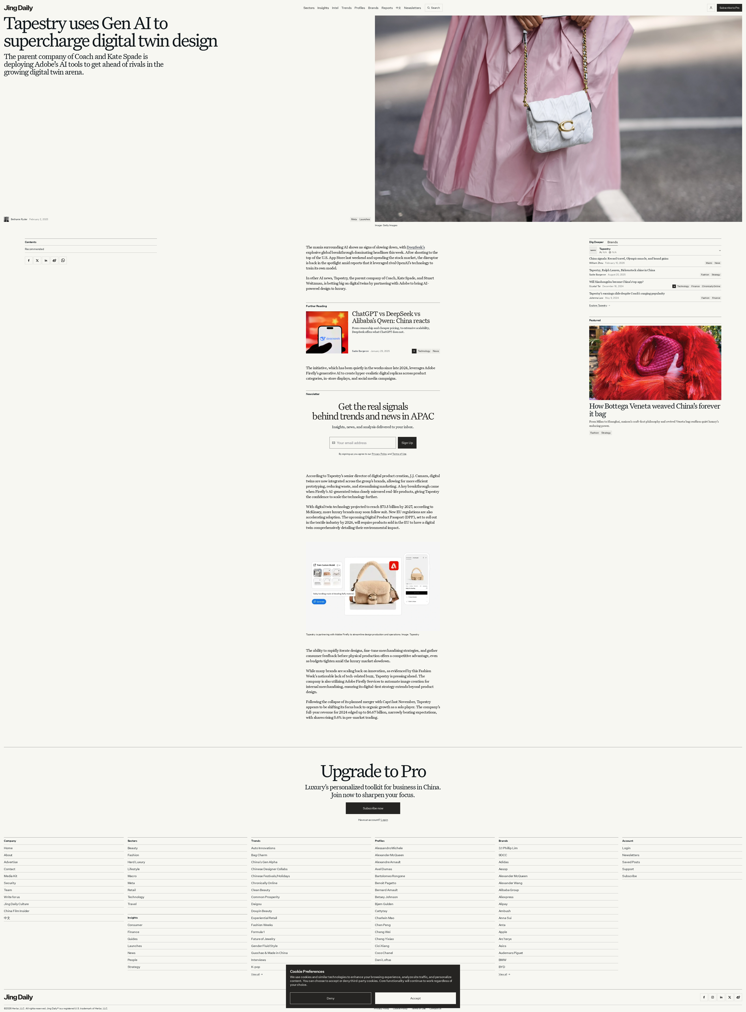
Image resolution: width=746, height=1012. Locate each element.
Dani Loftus (383, 960)
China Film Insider (16, 911)
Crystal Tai (595, 286)
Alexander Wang (510, 883)
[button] (711, 8)
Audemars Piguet (511, 953)
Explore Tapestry (598, 305)
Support (628, 869)
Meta (354, 219)
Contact (9, 869)
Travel (132, 904)
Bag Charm (259, 855)
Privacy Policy (379, 453)
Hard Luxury (136, 862)
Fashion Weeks (262, 925)
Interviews (258, 960)
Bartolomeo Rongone (390, 876)
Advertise (11, 862)
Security (10, 883)
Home (8, 848)
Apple (503, 932)
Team (8, 890)
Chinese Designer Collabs (269, 869)
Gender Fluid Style (264, 946)
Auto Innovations (263, 848)
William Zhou (596, 262)
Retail (132, 890)
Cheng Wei (382, 932)
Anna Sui (505, 918)
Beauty (133, 848)
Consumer (135, 925)
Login (384, 819)
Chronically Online (711, 286)
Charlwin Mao (384, 918)
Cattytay (381, 911)
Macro (709, 263)
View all (503, 974)
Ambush (505, 911)
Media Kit (10, 876)
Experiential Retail (264, 918)
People (132, 960)
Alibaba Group (509, 890)
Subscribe (629, 876)
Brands (373, 8)
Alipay (503, 904)
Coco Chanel (384, 953)
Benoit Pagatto (385, 883)
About (8, 855)
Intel (335, 8)
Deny (330, 998)
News (436, 351)
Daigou (256, 904)
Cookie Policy (400, 1008)
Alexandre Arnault (388, 862)
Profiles (360, 8)
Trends (346, 8)
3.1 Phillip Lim (508, 848)
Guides (133, 939)
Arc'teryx (505, 939)
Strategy (716, 274)
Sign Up (407, 443)
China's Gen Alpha (264, 862)
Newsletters (412, 8)
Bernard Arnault (386, 890)
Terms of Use (399, 453)
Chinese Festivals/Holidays (270, 876)
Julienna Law (596, 297)
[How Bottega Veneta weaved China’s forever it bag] (655, 363)
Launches (365, 219)
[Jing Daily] (18, 8)
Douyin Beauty (261, 911)
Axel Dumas (383, 869)
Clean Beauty (260, 890)
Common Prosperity (265, 897)
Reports (387, 8)
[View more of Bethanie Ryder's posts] (6, 219)
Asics (502, 946)
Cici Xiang (382, 946)
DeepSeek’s (416, 247)
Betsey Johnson (386, 897)
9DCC (503, 855)
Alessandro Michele (389, 848)
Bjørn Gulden (384, 904)
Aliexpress (506, 897)
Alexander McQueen (389, 855)
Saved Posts (631, 862)
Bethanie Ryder (19, 219)
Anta (502, 925)
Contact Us (435, 1008)
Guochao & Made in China (269, 953)
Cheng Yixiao (384, 939)
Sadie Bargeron (360, 351)
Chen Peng (383, 925)
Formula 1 (258, 932)
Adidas (504, 862)
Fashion (705, 274)
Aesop (503, 869)
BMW (503, 960)
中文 (7, 918)
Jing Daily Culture (16, 904)
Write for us (12, 897)
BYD (502, 967)
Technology (424, 351)
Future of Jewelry (263, 939)
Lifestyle (134, 869)
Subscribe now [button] (373, 808)
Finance (695, 286)
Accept (415, 998)
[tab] (612, 242)
